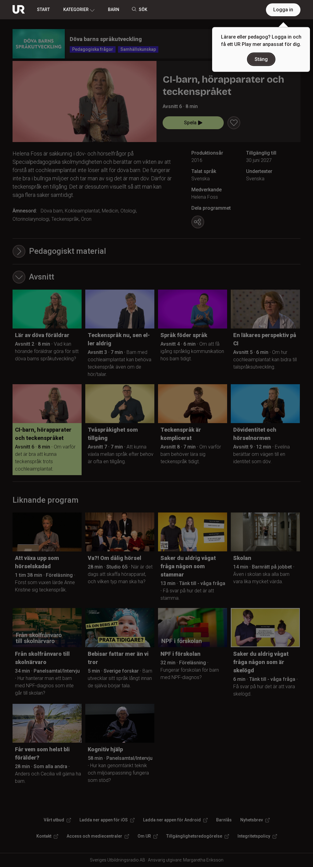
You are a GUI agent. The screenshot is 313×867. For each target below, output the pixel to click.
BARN (113, 9)
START (43, 9)
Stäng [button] (261, 59)
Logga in (283, 10)
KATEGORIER (76, 9)
